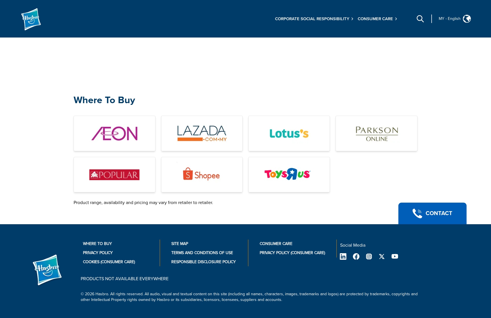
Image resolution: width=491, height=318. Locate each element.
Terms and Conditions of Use (202, 252)
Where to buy (97, 243)
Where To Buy (104, 100)
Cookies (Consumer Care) (109, 261)
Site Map (179, 243)
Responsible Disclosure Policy (203, 261)
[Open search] (420, 18)
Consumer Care (276, 243)
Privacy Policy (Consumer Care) (292, 252)
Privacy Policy (98, 252)
